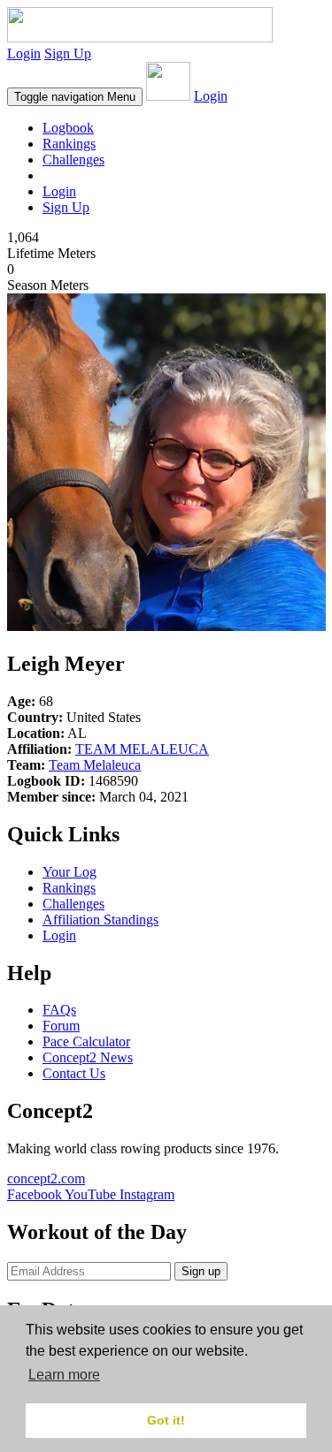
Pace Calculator (86, 1041)
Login (24, 53)
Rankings (69, 143)
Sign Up (67, 53)
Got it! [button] (166, 1420)
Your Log (69, 871)
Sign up (200, 1271)
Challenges (73, 159)
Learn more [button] (64, 1374)
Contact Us (73, 1073)
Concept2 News (87, 1057)
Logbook (68, 127)
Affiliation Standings (100, 919)
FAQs (59, 1009)
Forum (61, 1025)
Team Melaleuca (95, 764)
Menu (74, 96)
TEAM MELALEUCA (142, 748)
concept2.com (46, 1178)
